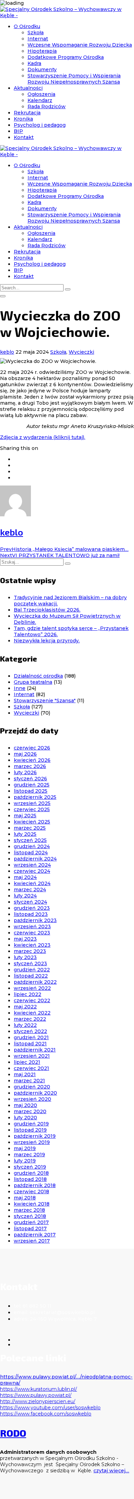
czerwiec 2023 (32, 933)
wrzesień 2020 (32, 1099)
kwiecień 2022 (32, 1013)
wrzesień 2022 (32, 988)
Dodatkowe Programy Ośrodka (65, 57)
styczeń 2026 (30, 779)
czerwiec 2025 (32, 809)
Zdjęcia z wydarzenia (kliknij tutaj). (42, 437)
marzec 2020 (30, 1111)
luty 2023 (25, 957)
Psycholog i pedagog (40, 125)
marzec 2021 (29, 1081)
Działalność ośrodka (38, 676)
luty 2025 (25, 834)
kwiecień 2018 (31, 1204)
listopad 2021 (30, 1044)
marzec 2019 (29, 1154)
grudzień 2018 (31, 1173)
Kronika (23, 119)
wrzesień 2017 (32, 1241)
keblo (7, 352)
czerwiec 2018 (31, 1191)
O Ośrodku (27, 26)
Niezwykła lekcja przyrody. (47, 641)
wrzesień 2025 (32, 803)
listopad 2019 (30, 1130)
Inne (19, 688)
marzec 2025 (30, 828)
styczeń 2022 (30, 1031)
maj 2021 (25, 1074)
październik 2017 (35, 1235)
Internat (37, 39)
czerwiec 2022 (32, 1000)
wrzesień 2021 (32, 1056)
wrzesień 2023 (32, 926)
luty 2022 (25, 1025)
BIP (18, 131)
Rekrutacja (27, 113)
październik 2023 (35, 920)
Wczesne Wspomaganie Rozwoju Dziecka (79, 45)
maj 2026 (25, 754)
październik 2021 (35, 1050)
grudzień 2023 (32, 908)
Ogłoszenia (41, 94)
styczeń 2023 (30, 963)
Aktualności (28, 88)
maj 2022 (25, 1007)
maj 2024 (25, 877)
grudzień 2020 (32, 1087)
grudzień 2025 (31, 785)
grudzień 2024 (32, 846)
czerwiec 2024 (32, 871)
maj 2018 (25, 1198)
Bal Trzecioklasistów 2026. (47, 610)
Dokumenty (42, 69)
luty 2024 (25, 896)
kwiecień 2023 (32, 945)
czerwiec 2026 (32, 748)
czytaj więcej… (111, 1470)
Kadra (34, 63)
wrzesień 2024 (32, 865)
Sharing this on (19, 448)
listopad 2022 (31, 976)
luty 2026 (25, 772)
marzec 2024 (30, 889)
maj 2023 (25, 939)
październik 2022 (35, 982)
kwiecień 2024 (32, 883)
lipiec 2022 (27, 994)
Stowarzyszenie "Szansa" (45, 700)
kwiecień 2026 (32, 760)
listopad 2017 (30, 1228)
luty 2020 (25, 1117)
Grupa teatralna (33, 682)
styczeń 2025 (30, 840)
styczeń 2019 (30, 1167)
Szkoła (35, 32)
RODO (13, 1433)
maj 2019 (25, 1148)
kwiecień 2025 (32, 822)
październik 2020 (35, 1093)
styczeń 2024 (30, 902)
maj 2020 (25, 1105)
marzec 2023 (30, 951)
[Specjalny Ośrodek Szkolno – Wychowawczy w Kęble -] (67, 15)
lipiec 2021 (27, 1062)
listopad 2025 (30, 791)
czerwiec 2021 (31, 1068)
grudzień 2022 (32, 970)
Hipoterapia (42, 51)
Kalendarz (39, 100)
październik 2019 (35, 1136)
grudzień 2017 (31, 1222)
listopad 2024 (31, 852)
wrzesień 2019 (32, 1142)
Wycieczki (81, 352)
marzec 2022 (30, 1019)
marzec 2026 (30, 766)
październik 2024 (35, 859)
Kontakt (24, 137)
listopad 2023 (31, 914)
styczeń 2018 (30, 1216)
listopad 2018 (30, 1179)
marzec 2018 (29, 1210)
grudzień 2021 (31, 1037)
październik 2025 (35, 797)
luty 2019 (25, 1161)
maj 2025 (25, 816)
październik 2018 (35, 1185)
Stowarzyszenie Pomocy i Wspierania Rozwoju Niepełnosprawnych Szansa (74, 79)
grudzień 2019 (31, 1124)
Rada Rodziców (46, 106)
